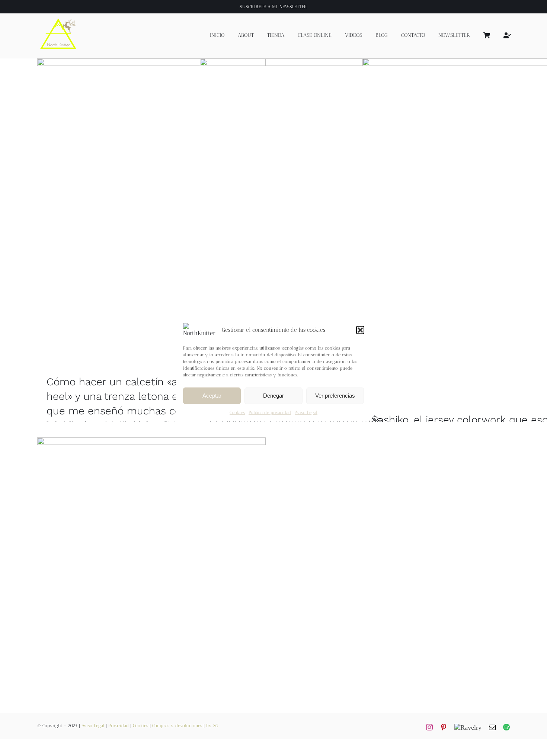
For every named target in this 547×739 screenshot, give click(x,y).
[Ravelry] (468, 727)
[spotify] (506, 727)
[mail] (492, 727)
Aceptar (211, 395)
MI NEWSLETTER (289, 6)
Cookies (237, 412)
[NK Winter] (58, 16)
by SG (212, 725)
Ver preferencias (335, 395)
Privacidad (118, 725)
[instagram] (429, 727)
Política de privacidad (270, 412)
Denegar (273, 395)
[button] (360, 330)
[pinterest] (443, 727)
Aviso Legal (306, 412)
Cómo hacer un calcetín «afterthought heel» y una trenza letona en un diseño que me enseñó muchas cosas (141, 396)
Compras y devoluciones (177, 725)
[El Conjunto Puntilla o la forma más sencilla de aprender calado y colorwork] (314, 229)
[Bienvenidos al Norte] (151, 580)
